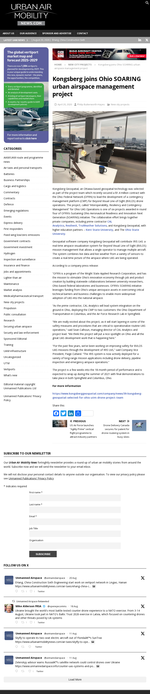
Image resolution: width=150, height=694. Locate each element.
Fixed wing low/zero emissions (22, 235)
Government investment (18, 247)
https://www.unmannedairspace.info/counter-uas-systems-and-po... (55, 666)
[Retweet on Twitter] (13, 601)
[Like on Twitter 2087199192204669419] (30, 647)
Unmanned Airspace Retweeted (32, 601)
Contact (82, 33)
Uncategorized (12, 357)
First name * (35, 492)
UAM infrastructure (15, 351)
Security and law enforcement (21, 332)
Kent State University (99, 229)
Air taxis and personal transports (23, 167)
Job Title (33, 528)
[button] (147, 3)
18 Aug (74, 606)
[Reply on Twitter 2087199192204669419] (17, 647)
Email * (33, 516)
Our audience (28, 33)
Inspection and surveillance (19, 259)
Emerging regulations (16, 210)
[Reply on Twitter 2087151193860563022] (17, 671)
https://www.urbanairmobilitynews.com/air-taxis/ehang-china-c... (53, 586)
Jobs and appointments (17, 271)
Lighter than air (13, 277)
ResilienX (71, 225)
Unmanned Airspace (29, 578)
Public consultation (15, 314)
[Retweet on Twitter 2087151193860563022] (23, 671)
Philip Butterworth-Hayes (91, 104)
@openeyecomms (57, 606)
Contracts (9, 198)
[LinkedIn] (139, 40)
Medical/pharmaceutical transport (24, 296)
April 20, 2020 (65, 104)
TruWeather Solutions (92, 225)
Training (8, 344)
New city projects (120, 104)
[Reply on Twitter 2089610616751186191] (17, 622)
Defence (9, 204)
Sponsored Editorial (15, 338)
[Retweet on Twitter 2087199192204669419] (23, 647)
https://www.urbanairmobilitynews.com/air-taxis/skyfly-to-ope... (52, 642)
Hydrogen (9, 253)
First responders (13, 229)
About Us (8, 33)
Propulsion (10, 308)
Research (9, 320)
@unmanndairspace (54, 578)
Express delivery (13, 223)
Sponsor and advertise (56, 33)
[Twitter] (147, 40)
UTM (7, 363)
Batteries (9, 174)
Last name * (35, 504)
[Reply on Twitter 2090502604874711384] (17, 591)
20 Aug (72, 578)
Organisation (36, 540)
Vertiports (9, 369)
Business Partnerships (17, 180)
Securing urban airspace (18, 326)
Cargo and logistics (15, 186)
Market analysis (13, 290)
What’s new (10, 375)
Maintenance (11, 284)
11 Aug (72, 633)
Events (8, 216)
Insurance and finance (17, 265)
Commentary (11, 192)
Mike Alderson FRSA (28, 606)
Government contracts (17, 241)
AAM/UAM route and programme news (23, 159)
